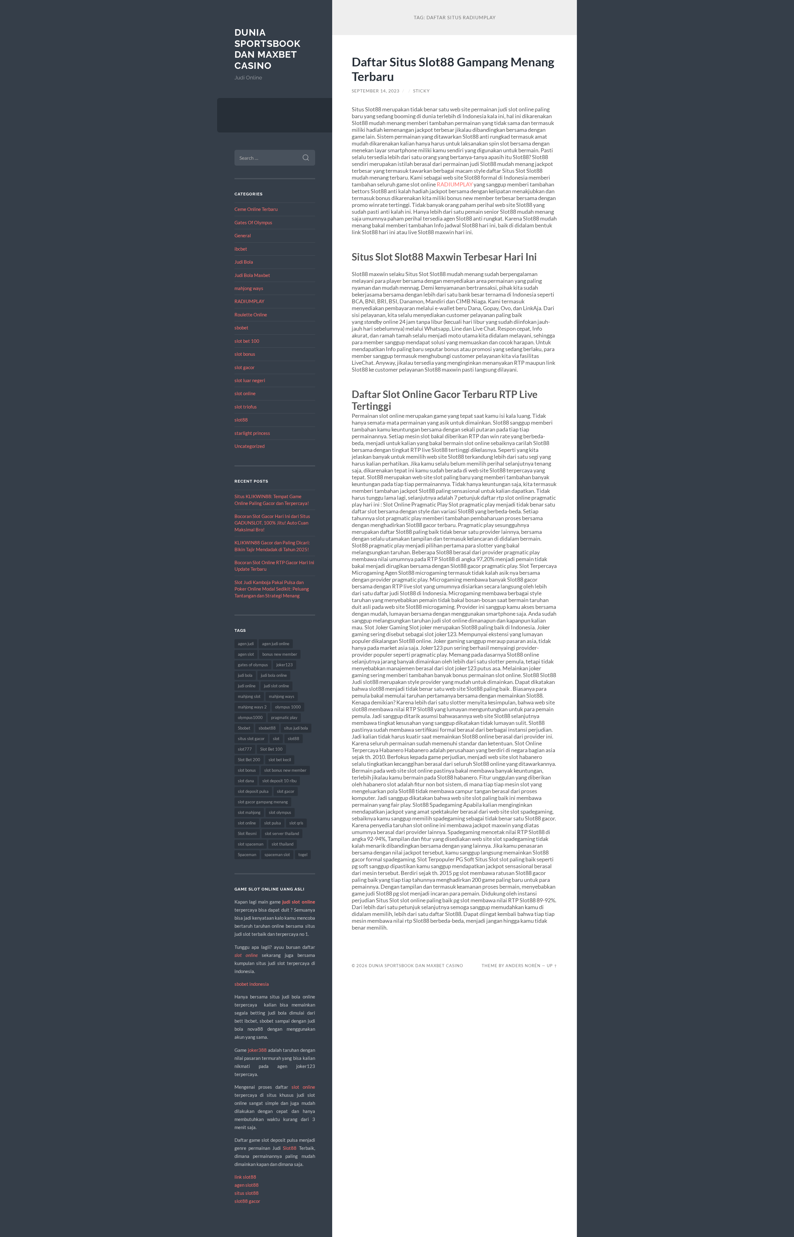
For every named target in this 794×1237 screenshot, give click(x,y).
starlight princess (252, 433)
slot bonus (244, 354)
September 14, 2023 (375, 90)
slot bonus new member (285, 770)
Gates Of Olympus (253, 222)
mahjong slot (249, 696)
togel (302, 854)
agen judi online (275, 643)
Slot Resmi (247, 833)
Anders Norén (523, 965)
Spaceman (247, 854)
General (242, 235)
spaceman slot (277, 854)
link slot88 (245, 1177)
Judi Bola (243, 262)
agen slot (246, 654)
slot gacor (244, 367)
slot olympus (280, 812)
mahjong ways (248, 288)
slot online (245, 393)
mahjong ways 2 (252, 706)
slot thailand (282, 844)
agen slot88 (246, 1185)
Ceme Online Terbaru (256, 209)
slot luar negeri (249, 380)
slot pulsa (272, 822)
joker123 (284, 664)
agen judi (246, 643)
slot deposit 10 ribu (279, 780)
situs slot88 (246, 1193)
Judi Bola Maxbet (252, 275)
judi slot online (276, 685)
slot (276, 738)
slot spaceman (250, 844)
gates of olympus (253, 664)
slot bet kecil (280, 759)
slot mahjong (249, 812)
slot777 (245, 749)
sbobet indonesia (251, 984)
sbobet (241, 327)
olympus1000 (250, 717)
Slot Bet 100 (271, 749)
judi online (247, 685)
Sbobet (244, 728)
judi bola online (274, 675)
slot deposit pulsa (253, 791)
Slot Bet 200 (249, 759)
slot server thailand (282, 833)
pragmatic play (284, 717)
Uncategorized (249, 446)
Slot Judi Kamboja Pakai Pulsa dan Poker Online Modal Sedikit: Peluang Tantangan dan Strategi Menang (271, 588)
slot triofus (245, 406)
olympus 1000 (288, 706)
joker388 (257, 1050)
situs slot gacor (251, 738)
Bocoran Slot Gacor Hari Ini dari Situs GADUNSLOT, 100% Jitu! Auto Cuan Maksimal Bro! (272, 522)
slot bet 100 (246, 341)
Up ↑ (552, 965)
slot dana (246, 780)
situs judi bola (296, 728)
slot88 (241, 419)
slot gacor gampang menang (263, 801)
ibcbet (240, 249)
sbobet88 (267, 728)
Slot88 (290, 1148)
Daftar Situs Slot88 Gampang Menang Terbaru (453, 68)
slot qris (296, 822)
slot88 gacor (247, 1201)
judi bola (245, 675)
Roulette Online (250, 314)
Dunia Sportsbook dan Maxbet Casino (267, 49)
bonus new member (279, 654)
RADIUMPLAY (249, 301)
